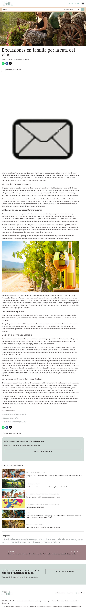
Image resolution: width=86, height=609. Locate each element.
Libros (57, 504)
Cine (37, 539)
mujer (13, 542)
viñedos (49, 190)
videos (59, 542)
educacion (34, 524)
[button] (82, 3)
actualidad (34, 494)
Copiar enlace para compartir (12, 69)
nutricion (26, 542)
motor (8, 542)
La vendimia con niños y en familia (14, 414)
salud (53, 542)
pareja (37, 542)
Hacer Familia (31, 472)
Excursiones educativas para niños (14, 422)
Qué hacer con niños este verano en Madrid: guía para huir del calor (47, 487)
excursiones (50, 204)
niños (57, 494)
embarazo (54, 539)
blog (34, 539)
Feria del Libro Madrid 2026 (35, 507)
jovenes (80, 539)
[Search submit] (82, 9)
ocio (43, 472)
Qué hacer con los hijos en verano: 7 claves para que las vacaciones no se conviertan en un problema (54, 476)
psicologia (45, 542)
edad (66, 175)
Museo (23, 347)
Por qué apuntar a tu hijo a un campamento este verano (43, 497)
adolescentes (44, 494)
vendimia (17, 403)
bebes (29, 539)
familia (39, 472)
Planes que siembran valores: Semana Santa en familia (43, 527)
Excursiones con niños (10, 418)
